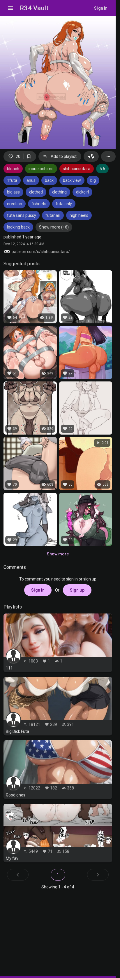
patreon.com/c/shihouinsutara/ (41, 251)
